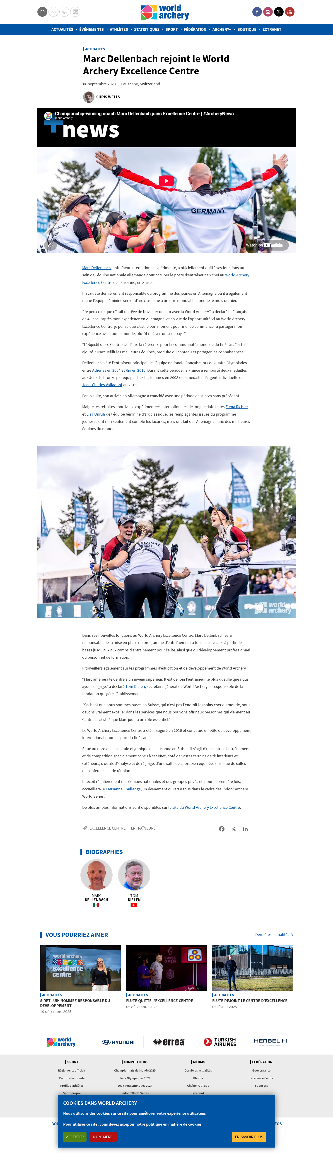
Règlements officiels (72, 1070)
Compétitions (136, 1062)
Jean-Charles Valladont (102, 384)
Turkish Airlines (219, 1042)
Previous (34, 980)
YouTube (290, 12)
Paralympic (64, 12)
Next (299, 980)
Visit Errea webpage (169, 1042)
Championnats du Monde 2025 (135, 1070)
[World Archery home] (63, 1042)
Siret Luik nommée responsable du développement (75, 1003)
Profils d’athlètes (71, 1086)
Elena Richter (237, 406)
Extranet (272, 29)
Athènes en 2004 (106, 370)
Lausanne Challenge (123, 789)
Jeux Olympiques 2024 (135, 1078)
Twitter (279, 12)
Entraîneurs (143, 828)
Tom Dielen (135, 686)
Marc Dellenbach (96, 267)
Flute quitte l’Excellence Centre (159, 1000)
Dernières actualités (272, 934)
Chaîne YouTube (198, 1086)
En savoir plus (249, 1136)
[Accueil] (165, 12)
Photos (198, 1078)
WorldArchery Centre (75, 12)
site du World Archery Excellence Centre (206, 807)
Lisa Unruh (96, 414)
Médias (199, 1062)
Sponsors (261, 1086)
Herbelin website (270, 1042)
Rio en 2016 (135, 370)
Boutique (246, 29)
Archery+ (221, 29)
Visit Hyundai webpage (118, 1042)
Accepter (75, 1136)
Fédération (195, 29)
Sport (172, 29)
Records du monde (71, 1078)
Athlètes (119, 29)
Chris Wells (108, 96)
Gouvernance (261, 1070)
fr (42, 11)
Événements (91, 29)
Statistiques (146, 29)
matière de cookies (185, 1124)
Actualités (62, 29)
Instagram (268, 12)
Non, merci (103, 1136)
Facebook (257, 12)
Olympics (53, 12)
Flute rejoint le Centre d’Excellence (249, 1000)
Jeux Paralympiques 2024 (135, 1086)
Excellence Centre (107, 828)
